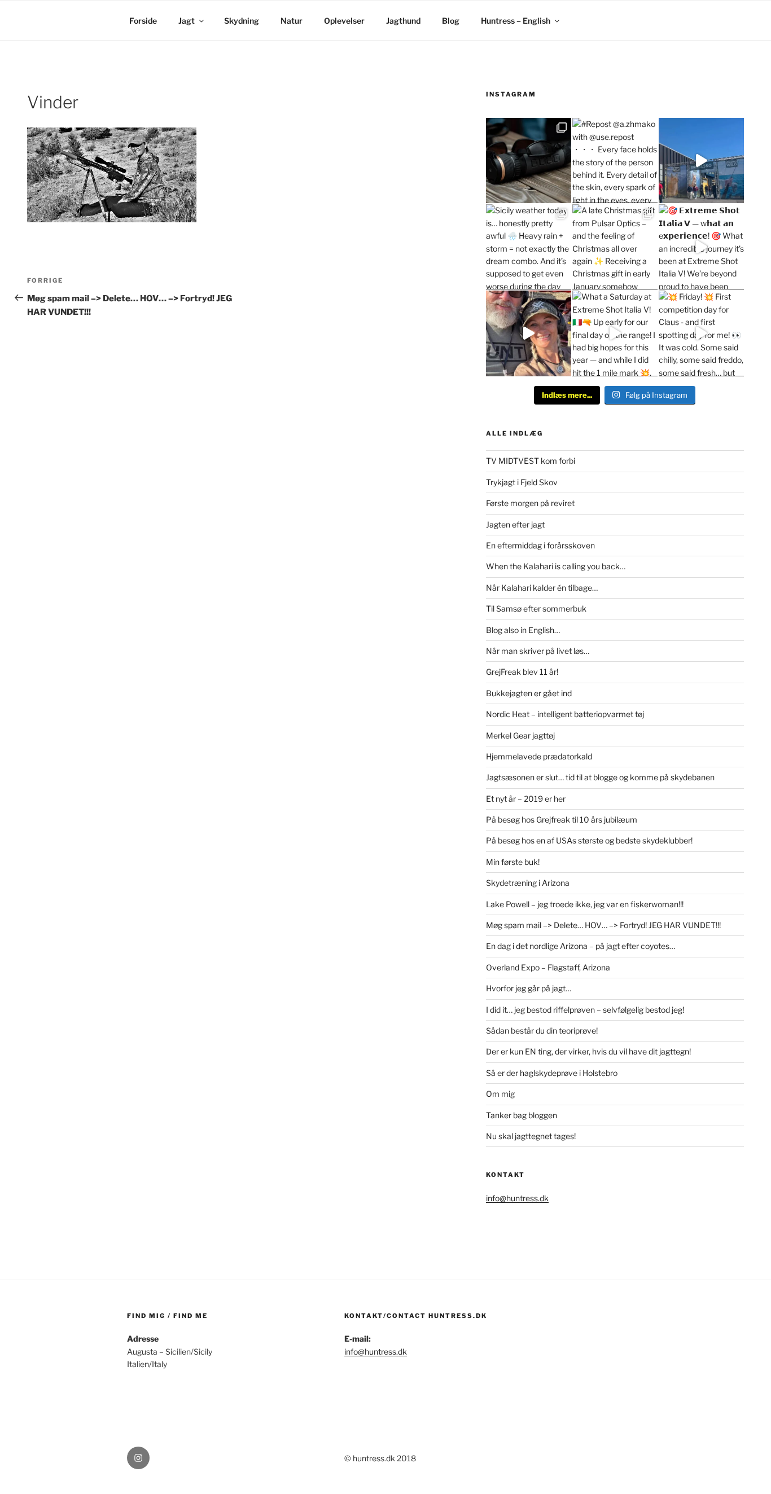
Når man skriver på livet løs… (537, 651)
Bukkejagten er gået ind (529, 693)
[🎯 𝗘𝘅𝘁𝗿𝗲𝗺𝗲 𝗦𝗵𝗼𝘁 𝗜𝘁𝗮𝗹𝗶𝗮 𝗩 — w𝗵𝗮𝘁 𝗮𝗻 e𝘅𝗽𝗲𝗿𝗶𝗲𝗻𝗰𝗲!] (701, 246)
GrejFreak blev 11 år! (522, 671)
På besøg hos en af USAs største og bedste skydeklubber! (589, 840)
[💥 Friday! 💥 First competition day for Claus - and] (701, 333)
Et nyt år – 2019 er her (526, 798)
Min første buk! (513, 862)
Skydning (241, 20)
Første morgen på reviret (530, 503)
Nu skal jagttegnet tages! (531, 1136)
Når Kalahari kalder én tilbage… (542, 587)
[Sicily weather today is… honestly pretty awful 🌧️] (528, 246)
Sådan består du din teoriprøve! (542, 1030)
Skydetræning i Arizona (528, 882)
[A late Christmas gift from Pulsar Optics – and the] (615, 246)
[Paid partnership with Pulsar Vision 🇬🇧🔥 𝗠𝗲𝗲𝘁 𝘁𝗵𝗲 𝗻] (528, 160)
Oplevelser (344, 20)
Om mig (500, 1093)
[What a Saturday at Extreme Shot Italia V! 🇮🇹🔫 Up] (615, 333)
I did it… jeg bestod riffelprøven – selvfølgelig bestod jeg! (585, 1009)
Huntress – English (515, 20)
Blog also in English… (523, 630)
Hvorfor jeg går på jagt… (528, 988)
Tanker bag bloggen (521, 1115)
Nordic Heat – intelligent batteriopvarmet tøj (565, 714)
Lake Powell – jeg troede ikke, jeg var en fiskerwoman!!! (585, 904)
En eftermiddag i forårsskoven (540, 545)
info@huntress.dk (517, 1198)
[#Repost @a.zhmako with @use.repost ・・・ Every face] (615, 160)
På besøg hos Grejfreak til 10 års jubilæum (561, 819)
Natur (292, 20)
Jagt (186, 20)
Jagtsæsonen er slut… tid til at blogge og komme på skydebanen (600, 777)
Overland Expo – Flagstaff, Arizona (548, 967)
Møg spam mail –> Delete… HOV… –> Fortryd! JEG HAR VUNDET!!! (603, 925)
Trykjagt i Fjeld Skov (522, 482)
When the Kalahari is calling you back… (555, 566)
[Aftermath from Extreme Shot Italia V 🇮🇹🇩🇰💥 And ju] (528, 333)
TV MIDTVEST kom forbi (530, 460)
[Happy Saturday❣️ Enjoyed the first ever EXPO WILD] (701, 160)
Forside (143, 20)
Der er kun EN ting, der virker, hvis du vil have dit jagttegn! (588, 1051)
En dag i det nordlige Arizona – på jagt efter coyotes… (580, 946)
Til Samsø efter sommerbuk (536, 608)
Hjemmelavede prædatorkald (539, 756)
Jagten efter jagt (515, 524)
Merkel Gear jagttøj (520, 735)
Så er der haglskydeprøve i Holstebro (551, 1073)
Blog (450, 20)
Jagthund (403, 20)
